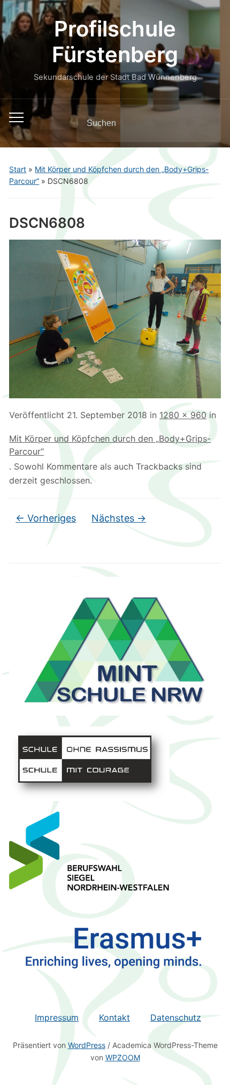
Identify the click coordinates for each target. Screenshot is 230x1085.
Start (17, 169)
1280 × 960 (182, 415)
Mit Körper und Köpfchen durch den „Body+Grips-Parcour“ (110, 445)
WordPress (86, 1045)
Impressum (57, 1017)
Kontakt (114, 1017)
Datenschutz (175, 1017)
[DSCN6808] (115, 318)
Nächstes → (118, 518)
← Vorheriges (46, 518)
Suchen (204, 123)
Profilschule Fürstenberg (115, 42)
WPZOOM (122, 1057)
